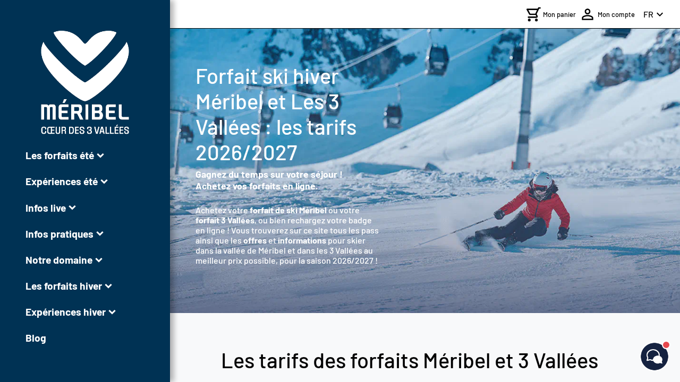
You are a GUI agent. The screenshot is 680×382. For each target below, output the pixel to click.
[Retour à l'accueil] (85, 82)
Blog (36, 338)
